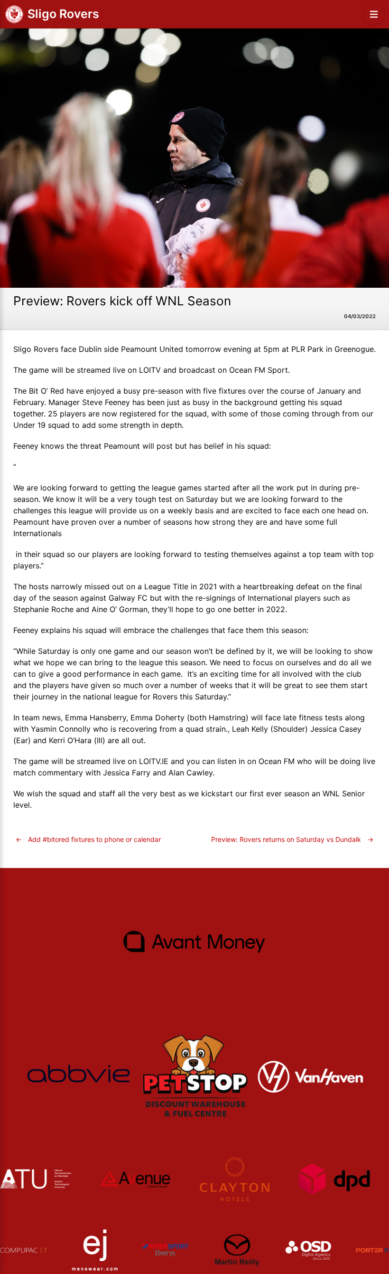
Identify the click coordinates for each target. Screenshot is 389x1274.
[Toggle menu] (373, 14)
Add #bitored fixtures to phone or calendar (88, 839)
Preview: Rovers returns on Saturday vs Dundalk (292, 839)
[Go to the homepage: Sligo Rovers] (14, 14)
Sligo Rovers (63, 14)
